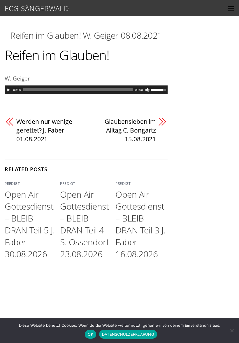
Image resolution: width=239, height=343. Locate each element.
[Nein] (232, 330)
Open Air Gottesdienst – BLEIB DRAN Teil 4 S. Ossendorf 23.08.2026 (84, 224)
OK (90, 334)
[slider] (159, 89)
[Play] (8, 89)
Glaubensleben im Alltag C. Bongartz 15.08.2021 (130, 130)
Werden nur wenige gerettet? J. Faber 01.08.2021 (44, 130)
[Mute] (147, 89)
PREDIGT (12, 183)
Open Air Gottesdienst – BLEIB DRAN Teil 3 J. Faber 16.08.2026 (140, 224)
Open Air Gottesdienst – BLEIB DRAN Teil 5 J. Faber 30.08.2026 (30, 224)
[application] (86, 89)
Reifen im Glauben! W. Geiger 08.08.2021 (86, 35)
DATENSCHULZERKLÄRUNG (128, 334)
